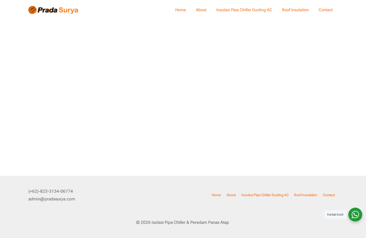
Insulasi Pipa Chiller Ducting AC (244, 9)
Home (180, 9)
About (201, 9)
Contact (326, 9)
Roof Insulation (295, 9)
